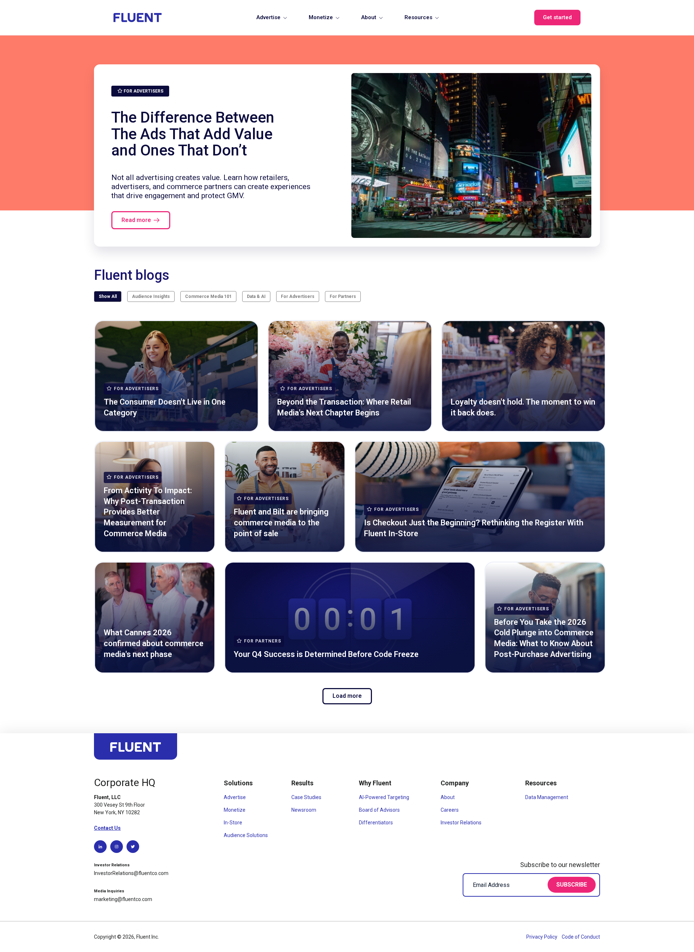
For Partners (343, 296)
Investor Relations (461, 822)
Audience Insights (151, 296)
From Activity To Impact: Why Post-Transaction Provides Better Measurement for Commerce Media (148, 512)
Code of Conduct (581, 937)
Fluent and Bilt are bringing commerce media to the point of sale (281, 522)
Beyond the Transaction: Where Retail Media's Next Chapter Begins (344, 407)
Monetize (321, 17)
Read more (136, 220)
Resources (418, 17)
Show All (108, 296)
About (368, 17)
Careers (450, 810)
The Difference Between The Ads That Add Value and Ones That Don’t (192, 133)
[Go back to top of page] (135, 749)
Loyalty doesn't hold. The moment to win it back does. (523, 407)
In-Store (233, 822)
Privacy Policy (542, 937)
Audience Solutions (246, 835)
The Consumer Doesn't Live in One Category (165, 407)
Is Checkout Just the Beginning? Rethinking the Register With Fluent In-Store (473, 528)
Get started (557, 17)
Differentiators (376, 822)
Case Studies (306, 797)
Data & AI (256, 296)
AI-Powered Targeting (384, 797)
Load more (347, 695)
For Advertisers (297, 296)
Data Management (546, 797)
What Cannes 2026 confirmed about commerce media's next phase (154, 643)
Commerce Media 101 (208, 296)
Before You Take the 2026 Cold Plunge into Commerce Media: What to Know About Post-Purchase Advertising (544, 638)
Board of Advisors (379, 810)
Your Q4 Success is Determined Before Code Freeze (326, 654)
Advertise (268, 17)
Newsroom (303, 810)
